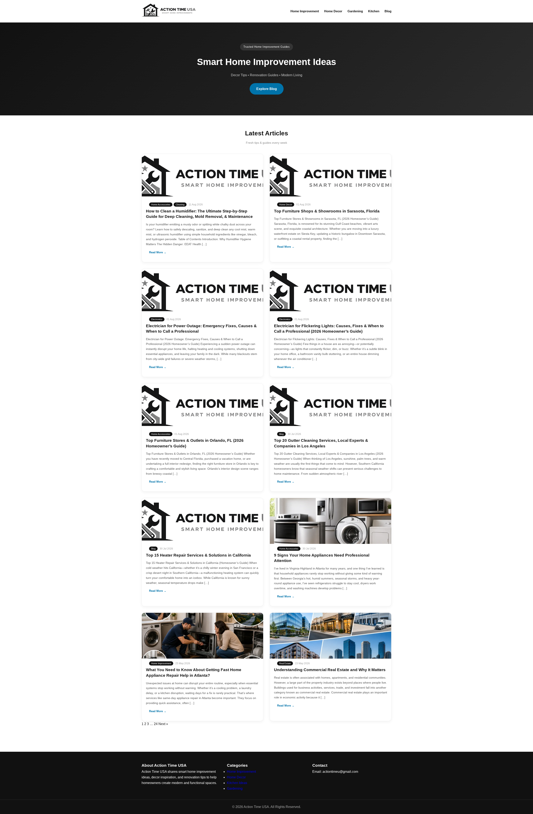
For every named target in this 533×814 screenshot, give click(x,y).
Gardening (355, 11)
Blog (388, 11)
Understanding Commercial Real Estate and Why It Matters (330, 670)
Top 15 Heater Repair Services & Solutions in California (198, 555)
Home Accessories (160, 204)
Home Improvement (304, 11)
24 (156, 724)
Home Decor (333, 11)
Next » (163, 724)
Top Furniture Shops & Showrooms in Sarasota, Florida (327, 211)
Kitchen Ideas (237, 783)
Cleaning (180, 204)
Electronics (156, 319)
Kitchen (373, 11)
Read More (157, 252)
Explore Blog (266, 89)
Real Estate (285, 663)
